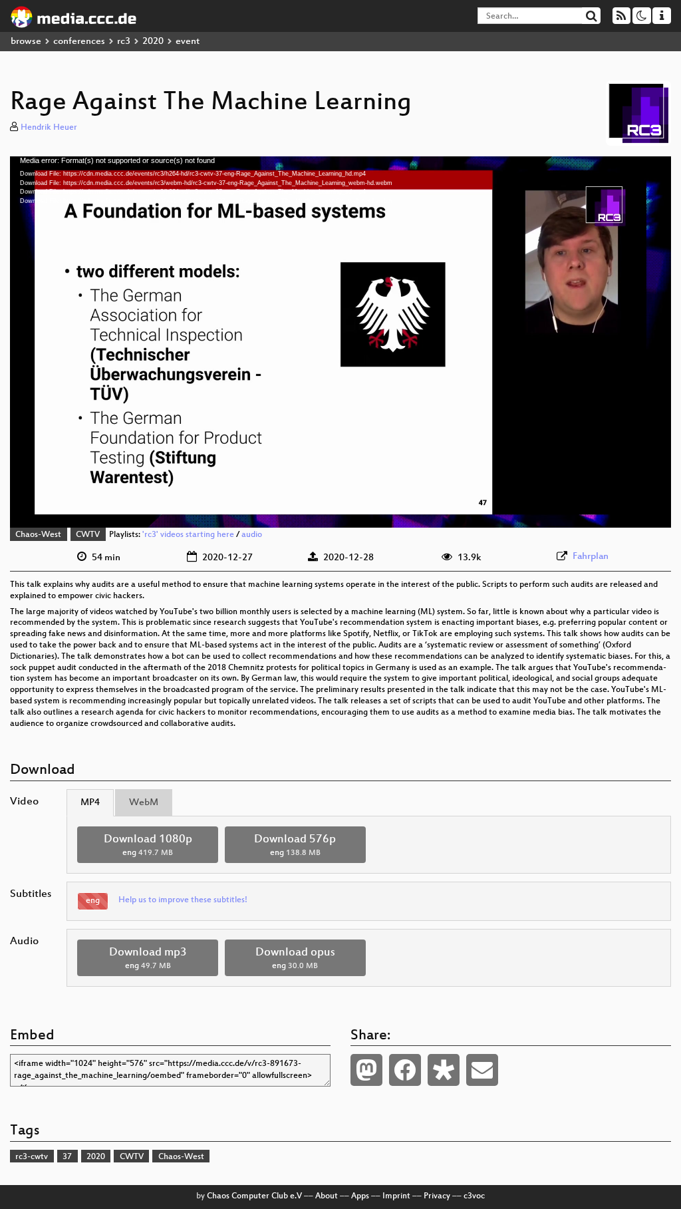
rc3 (123, 41)
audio (251, 535)
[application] (340, 342)
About (326, 1196)
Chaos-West (38, 535)
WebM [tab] (143, 802)
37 (67, 1157)
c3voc (474, 1196)
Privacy (437, 1196)
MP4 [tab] (90, 802)
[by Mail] (482, 1070)
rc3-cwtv (31, 1157)
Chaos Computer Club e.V (254, 1196)
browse (26, 41)
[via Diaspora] (444, 1070)
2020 (153, 41)
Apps (360, 1196)
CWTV (88, 535)
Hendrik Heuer (49, 127)
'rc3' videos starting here (188, 535)
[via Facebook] (405, 1070)
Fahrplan (591, 556)
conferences (79, 41)
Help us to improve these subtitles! (182, 900)
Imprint (396, 1196)
